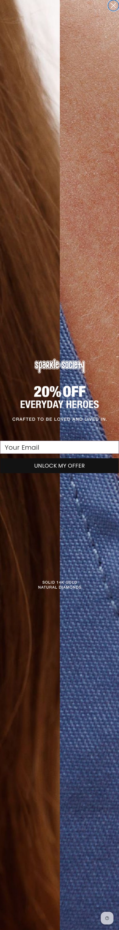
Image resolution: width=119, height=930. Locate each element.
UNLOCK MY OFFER (59, 466)
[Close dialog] (113, 5)
